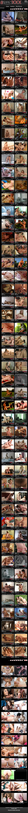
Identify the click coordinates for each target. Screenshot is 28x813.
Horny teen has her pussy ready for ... (7, 258)
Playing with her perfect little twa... (7, 569)
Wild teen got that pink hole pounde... (7, 271)
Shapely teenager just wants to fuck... (7, 12)
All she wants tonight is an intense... (7, 582)
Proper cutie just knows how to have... (7, 141)
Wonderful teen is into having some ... (8, 128)
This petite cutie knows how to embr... (20, 245)
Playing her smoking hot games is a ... (21, 115)
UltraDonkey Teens (8, 698)
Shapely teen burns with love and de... (8, 439)
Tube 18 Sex (20, 733)
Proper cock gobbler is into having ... (20, 362)
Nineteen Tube (20, 722)
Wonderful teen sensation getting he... (21, 426)
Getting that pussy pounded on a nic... (7, 245)
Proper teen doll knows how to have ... (7, 556)
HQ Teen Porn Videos (7, 803)
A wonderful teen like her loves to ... (21, 25)
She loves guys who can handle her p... (21, 64)
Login (26, 0)
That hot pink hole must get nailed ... (20, 38)
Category (12, 6)
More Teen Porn (7, 780)
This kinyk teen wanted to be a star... (7, 426)
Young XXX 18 (8, 745)
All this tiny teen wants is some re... (21, 206)
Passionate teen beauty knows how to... (21, 193)
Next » (26, 9)
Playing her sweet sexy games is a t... (21, 310)
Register (26, 1)
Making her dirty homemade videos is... (7, 517)
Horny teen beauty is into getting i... (21, 323)
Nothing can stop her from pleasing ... (21, 336)
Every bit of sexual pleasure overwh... (21, 375)
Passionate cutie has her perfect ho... (21, 569)
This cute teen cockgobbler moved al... (7, 362)
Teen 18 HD (20, 756)
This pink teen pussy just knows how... (21, 154)
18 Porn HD (7, 756)
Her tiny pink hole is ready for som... (21, 517)
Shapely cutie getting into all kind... (7, 154)
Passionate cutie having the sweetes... (7, 25)
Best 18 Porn (20, 698)
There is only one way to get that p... (7, 401)
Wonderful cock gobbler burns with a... (8, 647)
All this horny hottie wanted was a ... (7, 478)
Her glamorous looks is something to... (7, 336)
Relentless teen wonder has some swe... (20, 388)
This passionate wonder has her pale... (7, 115)
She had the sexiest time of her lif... (20, 504)
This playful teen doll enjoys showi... (20, 271)
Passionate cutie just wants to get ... (7, 530)
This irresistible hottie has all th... (8, 375)
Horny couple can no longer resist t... (20, 556)
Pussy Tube (20, 791)
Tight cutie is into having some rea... (21, 582)
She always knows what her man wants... (20, 465)
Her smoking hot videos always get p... (8, 310)
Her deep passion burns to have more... (20, 401)
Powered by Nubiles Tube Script (14, 810)
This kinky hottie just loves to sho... (21, 284)
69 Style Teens (7, 791)
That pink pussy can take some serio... (21, 180)
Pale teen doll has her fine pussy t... (8, 167)
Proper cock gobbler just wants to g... (8, 349)
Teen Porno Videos (20, 687)
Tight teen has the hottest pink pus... (21, 452)
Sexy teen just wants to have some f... (21, 258)
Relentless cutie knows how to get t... (7, 595)
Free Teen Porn (20, 803)
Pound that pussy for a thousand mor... (20, 621)
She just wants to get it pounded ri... (7, 193)
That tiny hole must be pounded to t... (20, 634)
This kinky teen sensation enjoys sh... (8, 504)
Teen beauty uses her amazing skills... (20, 297)
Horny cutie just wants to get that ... (21, 167)
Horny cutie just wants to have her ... (8, 465)
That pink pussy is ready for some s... (7, 491)
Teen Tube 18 (7, 710)
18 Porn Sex (7, 722)
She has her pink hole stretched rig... (7, 77)
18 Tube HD (20, 675)
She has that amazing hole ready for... (7, 102)
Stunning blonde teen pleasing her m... (7, 634)
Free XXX (20, 710)
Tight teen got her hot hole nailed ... (21, 51)
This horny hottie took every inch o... (7, 323)
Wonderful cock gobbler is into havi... (7, 206)
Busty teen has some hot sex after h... (21, 102)
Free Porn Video (7, 675)
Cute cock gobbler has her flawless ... (20, 647)
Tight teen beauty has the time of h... (8, 51)
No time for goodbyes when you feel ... (20, 219)
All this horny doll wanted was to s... (8, 38)
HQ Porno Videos (20, 768)
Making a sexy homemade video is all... (7, 180)
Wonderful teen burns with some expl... (21, 232)
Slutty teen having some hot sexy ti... (20, 128)
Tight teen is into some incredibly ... (20, 530)
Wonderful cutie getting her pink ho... (7, 621)
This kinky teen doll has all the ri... (21, 77)
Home (7, 6)
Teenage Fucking (7, 768)
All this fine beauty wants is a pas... (8, 608)
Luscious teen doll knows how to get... (21, 595)
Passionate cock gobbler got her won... (21, 491)
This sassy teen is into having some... (20, 608)
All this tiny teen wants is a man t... (20, 413)
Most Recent (19, 6)
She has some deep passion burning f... (7, 219)
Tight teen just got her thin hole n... (21, 90)
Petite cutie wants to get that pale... (21, 543)
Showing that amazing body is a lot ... (20, 439)
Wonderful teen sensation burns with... (21, 478)
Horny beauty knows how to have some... (7, 543)
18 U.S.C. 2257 (14, 808)
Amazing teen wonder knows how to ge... (8, 64)
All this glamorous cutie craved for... (21, 349)
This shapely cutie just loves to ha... (21, 12)
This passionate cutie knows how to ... (7, 297)
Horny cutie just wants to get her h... (8, 232)
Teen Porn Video (20, 745)
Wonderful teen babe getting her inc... (7, 452)
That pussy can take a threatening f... (20, 141)
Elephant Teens (7, 687)
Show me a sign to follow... (7, 412)
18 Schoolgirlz (8, 733)
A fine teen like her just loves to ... (8, 284)
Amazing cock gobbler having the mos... (7, 388)
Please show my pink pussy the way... (7, 90)
